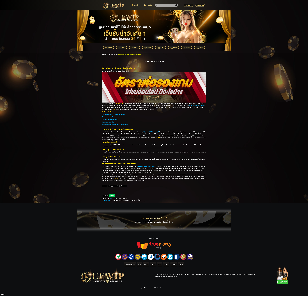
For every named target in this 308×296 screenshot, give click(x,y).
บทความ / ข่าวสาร (154, 61)
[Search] (176, 5)
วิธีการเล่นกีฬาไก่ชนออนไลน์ (151, 132)
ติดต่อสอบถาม (106, 200)
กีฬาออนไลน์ (123, 186)
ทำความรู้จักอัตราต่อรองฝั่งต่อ (110, 119)
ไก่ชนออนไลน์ (116, 186)
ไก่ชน (110, 186)
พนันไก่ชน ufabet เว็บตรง (196, 105)
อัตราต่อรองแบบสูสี (107, 117)
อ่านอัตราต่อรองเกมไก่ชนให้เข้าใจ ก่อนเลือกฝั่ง (115, 125)
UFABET (105, 186)
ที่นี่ (111, 198)
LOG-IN (3, 294)
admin (107, 71)
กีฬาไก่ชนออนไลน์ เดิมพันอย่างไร (146, 166)
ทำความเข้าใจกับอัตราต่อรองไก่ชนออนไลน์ (113, 114)
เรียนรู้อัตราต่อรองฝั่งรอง (109, 122)
